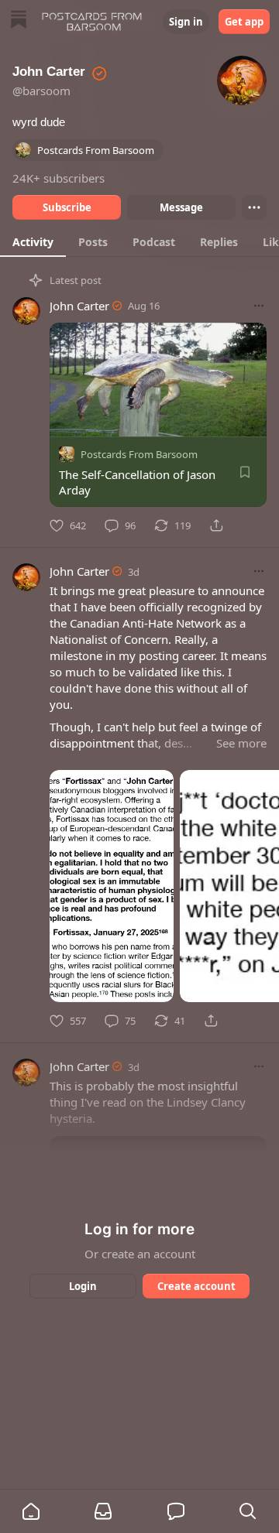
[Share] (216, 525)
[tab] (33, 241)
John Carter (79, 305)
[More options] (258, 305)
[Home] (18, 21)
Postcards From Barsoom (139, 454)
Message (181, 207)
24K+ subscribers (58, 178)
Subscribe (67, 207)
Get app (244, 22)
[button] (31, 1511)
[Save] (244, 472)
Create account (196, 1286)
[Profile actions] (254, 207)
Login (83, 1286)
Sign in (186, 22)
